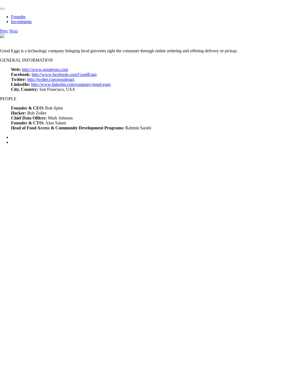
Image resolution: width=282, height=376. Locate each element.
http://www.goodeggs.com (45, 69)
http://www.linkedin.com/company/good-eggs (71, 84)
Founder (18, 16)
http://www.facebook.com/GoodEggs (64, 74)
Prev (4, 31)
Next (13, 31)
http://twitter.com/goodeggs (50, 79)
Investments (21, 21)
